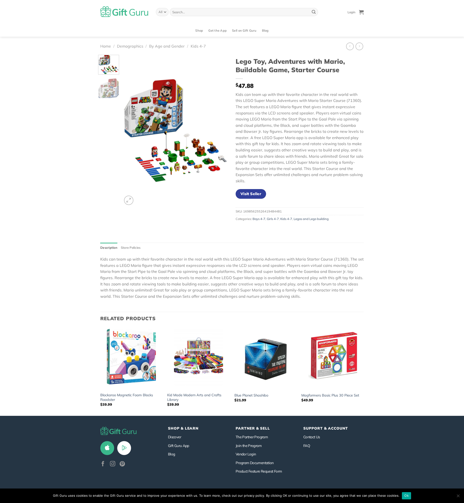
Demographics (130, 46)
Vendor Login (246, 454)
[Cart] (361, 12)
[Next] (220, 130)
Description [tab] (108, 247)
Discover (174, 437)
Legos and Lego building (311, 219)
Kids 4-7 (198, 46)
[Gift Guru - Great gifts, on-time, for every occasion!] (124, 12)
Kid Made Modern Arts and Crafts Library (194, 397)
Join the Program (248, 445)
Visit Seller (250, 193)
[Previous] (130, 130)
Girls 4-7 (273, 219)
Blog (265, 30)
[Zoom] (128, 200)
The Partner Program (252, 437)
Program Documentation (255, 462)
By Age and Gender (167, 46)
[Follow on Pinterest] (122, 464)
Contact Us (311, 437)
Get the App (217, 30)
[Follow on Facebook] (103, 464)
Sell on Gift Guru (244, 30)
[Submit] (314, 12)
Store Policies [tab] (131, 247)
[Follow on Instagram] (112, 464)
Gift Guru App (178, 445)
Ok (406, 495)
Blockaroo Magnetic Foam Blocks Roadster (126, 397)
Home (105, 46)
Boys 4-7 (259, 219)
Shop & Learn (183, 428)
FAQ (306, 445)
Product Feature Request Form (259, 471)
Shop (199, 30)
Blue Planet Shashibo (251, 395)
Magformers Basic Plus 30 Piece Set (330, 395)
